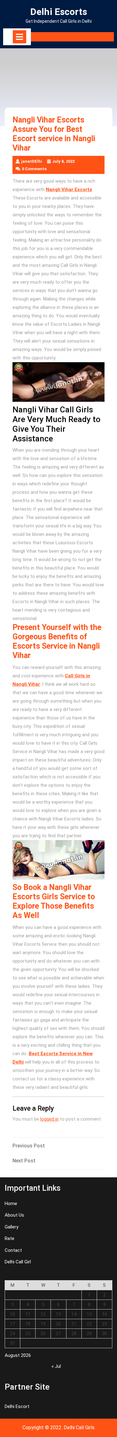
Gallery (11, 1227)
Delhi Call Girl (18, 1262)
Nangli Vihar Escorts (69, 189)
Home (11, 1203)
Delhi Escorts (58, 11)
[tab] (19, 36)
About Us (14, 1215)
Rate (9, 1238)
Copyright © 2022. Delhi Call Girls (58, 1427)
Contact (13, 1250)
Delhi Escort (17, 1406)
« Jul (56, 1366)
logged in (49, 1119)
